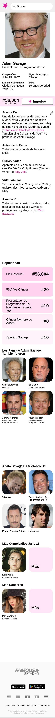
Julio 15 (7, 77)
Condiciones (44, 705)
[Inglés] (9, 697)
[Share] (8, 16)
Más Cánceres (12, 585)
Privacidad (31, 705)
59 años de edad (39, 85)
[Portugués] (18, 697)
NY (11, 89)
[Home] (27, 671)
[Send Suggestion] (52, 113)
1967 (17, 77)
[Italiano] (37, 697)
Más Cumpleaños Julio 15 (20, 543)
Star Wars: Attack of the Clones (24, 130)
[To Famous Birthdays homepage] (5, 6)
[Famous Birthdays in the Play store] (37, 686)
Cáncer (33, 77)
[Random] (46, 16)
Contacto (21, 705)
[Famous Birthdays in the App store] (18, 686)
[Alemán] (46, 697)
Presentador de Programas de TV (23, 67)
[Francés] (27, 697)
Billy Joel (20, 171)
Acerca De (10, 705)
